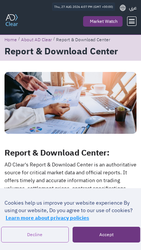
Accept (106, 234)
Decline (34, 234)
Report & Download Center (83, 39)
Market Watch (104, 21)
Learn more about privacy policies (47, 218)
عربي (133, 8)
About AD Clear (36, 39)
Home (11, 39)
